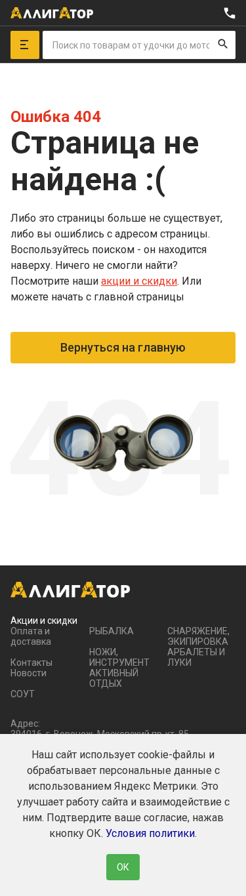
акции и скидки (139, 281)
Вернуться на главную (123, 347)
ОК (123, 867)
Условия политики (150, 833)
